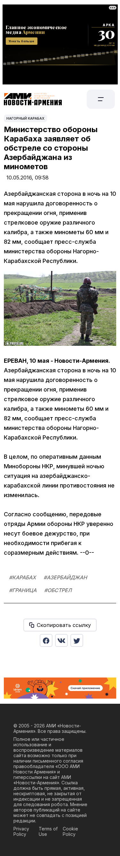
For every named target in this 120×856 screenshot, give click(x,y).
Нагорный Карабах (25, 118)
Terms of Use (48, 831)
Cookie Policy (70, 831)
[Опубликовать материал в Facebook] (46, 640)
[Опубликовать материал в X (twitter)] (76, 640)
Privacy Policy (21, 831)
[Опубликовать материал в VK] (61, 640)
